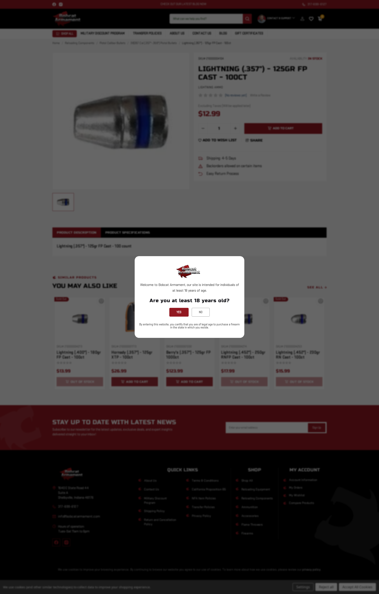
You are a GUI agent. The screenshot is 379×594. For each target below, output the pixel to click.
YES (179, 312)
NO (200, 312)
